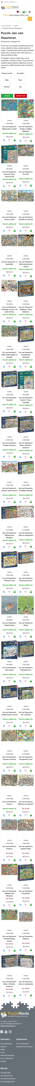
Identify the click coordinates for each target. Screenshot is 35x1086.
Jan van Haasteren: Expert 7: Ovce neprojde (26, 400)
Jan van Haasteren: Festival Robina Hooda (9, 939)
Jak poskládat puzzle (7, 1081)
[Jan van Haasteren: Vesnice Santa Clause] (4, 502)
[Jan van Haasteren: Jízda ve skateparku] (20, 547)
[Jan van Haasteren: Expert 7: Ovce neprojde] (20, 412)
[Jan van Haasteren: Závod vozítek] (4, 231)
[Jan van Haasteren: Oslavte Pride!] (20, 860)
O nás (2, 1052)
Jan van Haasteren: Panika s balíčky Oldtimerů (26, 129)
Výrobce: (7, 87)
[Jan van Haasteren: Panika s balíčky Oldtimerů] (20, 141)
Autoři (16, 26)
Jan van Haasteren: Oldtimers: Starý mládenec (26, 309)
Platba (2, 1049)
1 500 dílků (9, 933)
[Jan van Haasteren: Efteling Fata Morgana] (4, 547)
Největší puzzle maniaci (24, 1046)
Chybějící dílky (5, 1073)
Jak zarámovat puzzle (7, 1078)
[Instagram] (10, 1032)
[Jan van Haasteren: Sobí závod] (4, 681)
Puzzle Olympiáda (6, 1058)
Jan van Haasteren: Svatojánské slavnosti (26, 355)
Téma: (20, 80)
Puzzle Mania (6, 26)
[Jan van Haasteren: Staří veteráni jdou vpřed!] (20, 276)
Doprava (3, 1046)
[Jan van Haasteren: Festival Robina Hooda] (4, 951)
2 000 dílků (9, 843)
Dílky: (7, 80)
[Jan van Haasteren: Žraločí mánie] (4, 637)
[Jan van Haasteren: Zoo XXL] (20, 185)
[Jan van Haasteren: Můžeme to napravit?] (20, 815)
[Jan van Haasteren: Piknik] (20, 637)
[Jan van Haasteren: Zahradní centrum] (4, 771)
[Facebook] (1, 1032)
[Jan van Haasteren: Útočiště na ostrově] (20, 231)
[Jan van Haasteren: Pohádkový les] (20, 681)
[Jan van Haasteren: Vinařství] (4, 411)
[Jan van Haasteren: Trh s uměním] (20, 726)
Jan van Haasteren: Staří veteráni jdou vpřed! (26, 264)
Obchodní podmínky (7, 1055)
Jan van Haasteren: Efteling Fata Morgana (9, 535)
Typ (20, 87)
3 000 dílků (9, 440)
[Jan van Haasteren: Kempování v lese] (20, 771)
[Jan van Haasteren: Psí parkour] (20, 905)
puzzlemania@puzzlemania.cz (11, 1023)
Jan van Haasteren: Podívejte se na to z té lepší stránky (9, 309)
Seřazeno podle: (7, 73)
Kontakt (3, 1061)
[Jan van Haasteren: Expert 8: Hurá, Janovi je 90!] (4, 186)
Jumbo (9, 120)
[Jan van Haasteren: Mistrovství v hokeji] (4, 140)
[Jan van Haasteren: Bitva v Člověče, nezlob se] (20, 457)
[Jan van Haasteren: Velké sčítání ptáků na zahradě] (4, 367)
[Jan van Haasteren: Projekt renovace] (4, 457)
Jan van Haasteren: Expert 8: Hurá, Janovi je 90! (9, 174)
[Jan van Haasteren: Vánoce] (4, 815)
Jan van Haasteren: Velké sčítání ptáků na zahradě (9, 355)
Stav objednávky (6, 1044)
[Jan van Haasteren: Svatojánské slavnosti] (20, 367)
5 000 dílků (9, 888)
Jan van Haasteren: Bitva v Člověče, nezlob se (26, 445)
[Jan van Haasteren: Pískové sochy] (4, 592)
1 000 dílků (9, 123)
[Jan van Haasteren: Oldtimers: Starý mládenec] (20, 321)
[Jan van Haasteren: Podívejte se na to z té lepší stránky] (4, 321)
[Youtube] (6, 1032)
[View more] (9, 110)
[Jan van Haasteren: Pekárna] (4, 860)
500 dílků (9, 169)
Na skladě (20, 73)
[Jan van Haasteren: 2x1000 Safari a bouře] (4, 726)
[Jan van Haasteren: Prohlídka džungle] (20, 502)
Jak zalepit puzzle (6, 1076)
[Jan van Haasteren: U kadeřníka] (4, 275)
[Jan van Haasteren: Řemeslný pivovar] (20, 592)
